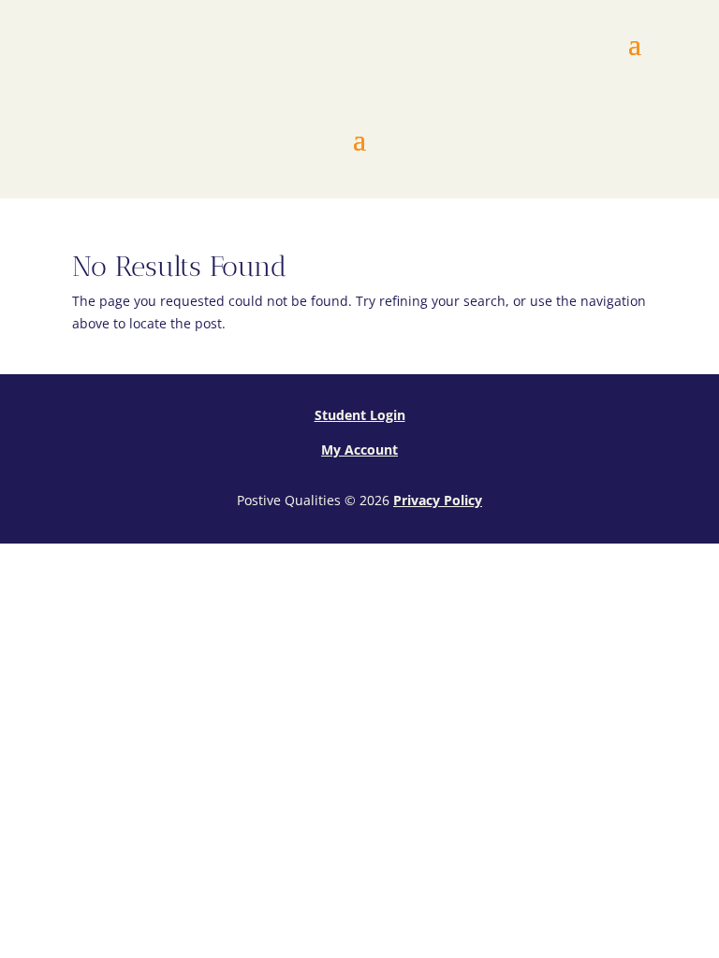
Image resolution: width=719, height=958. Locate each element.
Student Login (360, 415)
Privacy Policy (437, 500)
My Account (359, 449)
